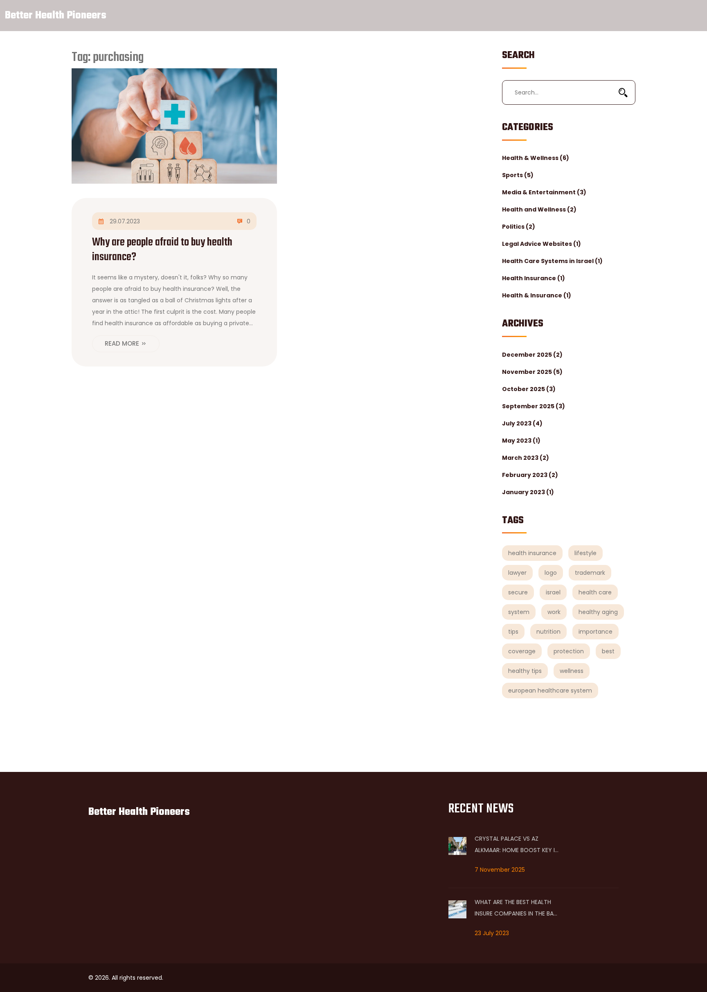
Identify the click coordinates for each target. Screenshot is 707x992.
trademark (590, 573)
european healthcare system (550, 690)
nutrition (548, 632)
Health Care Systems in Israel (552, 261)
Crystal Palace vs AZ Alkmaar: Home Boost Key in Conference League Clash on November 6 (516, 845)
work (554, 612)
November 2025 (532, 372)
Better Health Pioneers (55, 15)
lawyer (517, 573)
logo (551, 573)
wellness (571, 671)
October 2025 (529, 389)
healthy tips (525, 671)
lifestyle (585, 553)
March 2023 (525, 458)
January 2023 (528, 492)
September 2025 (533, 406)
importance (595, 632)
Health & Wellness (535, 158)
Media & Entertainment (544, 192)
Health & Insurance (536, 295)
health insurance (532, 553)
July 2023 (522, 423)
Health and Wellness (539, 209)
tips (513, 632)
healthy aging (598, 612)
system (518, 612)
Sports (518, 175)
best (608, 651)
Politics (518, 227)
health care (595, 592)
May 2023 (521, 440)
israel (553, 592)
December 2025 (532, 355)
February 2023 (530, 475)
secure (518, 592)
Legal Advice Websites (541, 244)
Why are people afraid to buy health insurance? (162, 250)
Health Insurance (533, 278)
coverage (522, 651)
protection (569, 651)
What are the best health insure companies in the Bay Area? (516, 908)
